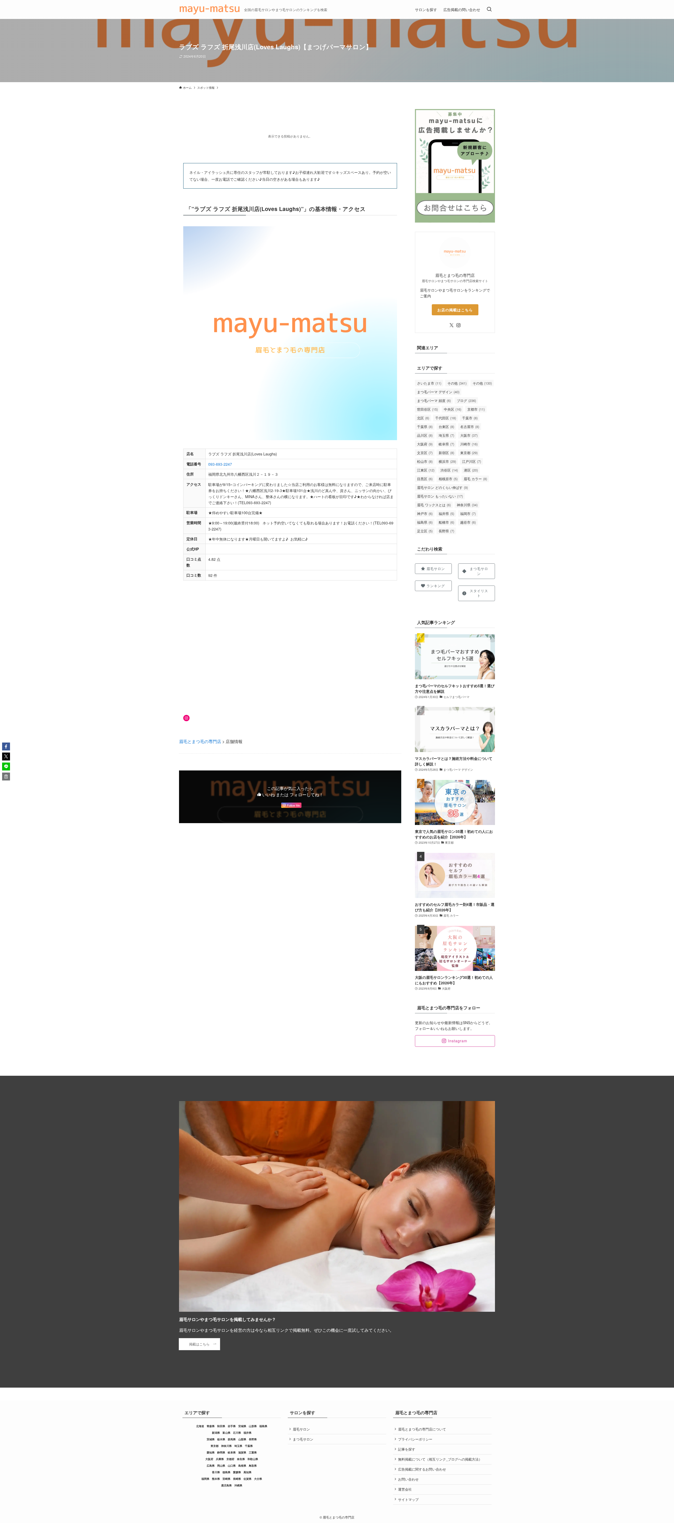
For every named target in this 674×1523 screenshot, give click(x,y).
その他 (457, 383)
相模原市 (448, 478)
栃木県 (221, 1439)
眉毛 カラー (475, 478)
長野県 (446, 530)
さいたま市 (429, 383)
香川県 (216, 1472)
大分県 (258, 1479)
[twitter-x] (451, 325)
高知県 (247, 1472)
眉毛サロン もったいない (440, 496)
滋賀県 (242, 1452)
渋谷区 (449, 470)
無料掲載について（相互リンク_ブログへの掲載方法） (440, 1459)
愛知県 (211, 1452)
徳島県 (226, 1472)
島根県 (242, 1465)
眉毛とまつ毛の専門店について (422, 1429)
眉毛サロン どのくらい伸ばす (442, 487)
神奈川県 (467, 504)
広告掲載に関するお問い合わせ (422, 1469)
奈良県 (241, 1459)
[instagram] (458, 325)
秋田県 (221, 1426)
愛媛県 (237, 1472)
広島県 (211, 1465)
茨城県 (211, 1439)
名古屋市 (469, 426)
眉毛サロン (301, 1429)
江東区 (425, 470)
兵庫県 (220, 1459)
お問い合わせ (408, 1479)
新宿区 (446, 452)
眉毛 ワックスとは (434, 504)
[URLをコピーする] (6, 776)
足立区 (425, 530)
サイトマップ (408, 1499)
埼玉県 (446, 435)
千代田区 (445, 417)
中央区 (452, 409)
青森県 (211, 1426)
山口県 (232, 1465)
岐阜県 (446, 443)
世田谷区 (427, 409)
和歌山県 (252, 1459)
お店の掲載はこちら (455, 309)
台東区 (446, 426)
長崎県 (237, 1479)
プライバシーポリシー (415, 1439)
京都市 (476, 409)
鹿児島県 (226, 1485)
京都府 (230, 1459)
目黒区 (425, 478)
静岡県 (221, 1452)
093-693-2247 (220, 464)
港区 (471, 470)
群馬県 (232, 1439)
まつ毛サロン (303, 1439)
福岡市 (468, 513)
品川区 (425, 435)
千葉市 (470, 417)
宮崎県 (226, 1479)
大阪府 (425, 443)
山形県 (253, 1426)
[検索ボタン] (489, 9)
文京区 (425, 452)
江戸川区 (471, 461)
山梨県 (242, 1439)
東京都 (469, 452)
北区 (423, 417)
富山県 (226, 1432)
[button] (6, 746)
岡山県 (221, 1465)
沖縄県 (238, 1485)
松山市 (425, 461)
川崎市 (469, 443)
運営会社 (405, 1489)
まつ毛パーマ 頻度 (434, 400)
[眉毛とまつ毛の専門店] (209, 9)
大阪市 (469, 435)
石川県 (237, 1432)
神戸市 (425, 513)
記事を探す (406, 1449)
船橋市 (446, 522)
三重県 (253, 1452)
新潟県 (216, 1432)
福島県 (425, 522)
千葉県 (425, 426)
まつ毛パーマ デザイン (438, 391)
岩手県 (232, 1426)
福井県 (446, 513)
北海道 (200, 1426)
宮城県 (242, 1426)
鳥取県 (253, 1465)
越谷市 (468, 522)
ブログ (466, 400)
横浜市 (447, 461)
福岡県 (205, 1479)
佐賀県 (247, 1479)
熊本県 (216, 1479)
